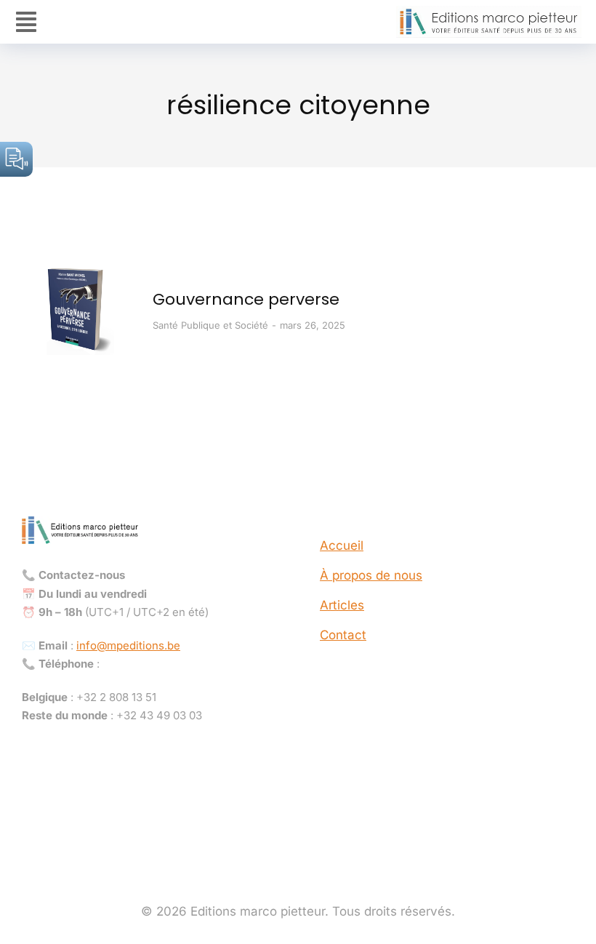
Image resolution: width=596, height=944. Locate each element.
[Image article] (76, 309)
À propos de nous (371, 575)
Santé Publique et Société (210, 325)
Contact (343, 635)
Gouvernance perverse (246, 299)
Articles (342, 605)
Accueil (341, 545)
